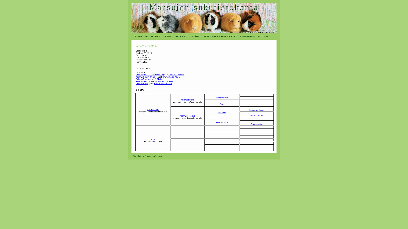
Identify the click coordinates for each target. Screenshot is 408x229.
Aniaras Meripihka (144, 81)
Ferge (222, 104)
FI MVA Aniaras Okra (163, 84)
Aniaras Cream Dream (145, 77)
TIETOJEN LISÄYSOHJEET (176, 36)
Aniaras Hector (187, 100)
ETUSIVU (138, 36)
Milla (153, 139)
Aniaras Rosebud (187, 116)
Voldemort (222, 113)
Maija (159, 79)
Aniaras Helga (142, 84)
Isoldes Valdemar (256, 110)
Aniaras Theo (153, 109)
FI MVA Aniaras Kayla (170, 77)
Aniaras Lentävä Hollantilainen (149, 75)
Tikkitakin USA (222, 98)
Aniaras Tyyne (222, 122)
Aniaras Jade (256, 124)
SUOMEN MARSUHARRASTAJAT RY (220, 36)
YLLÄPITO (195, 36)
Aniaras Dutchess (176, 75)
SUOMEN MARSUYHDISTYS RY (253, 36)
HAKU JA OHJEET (153, 36)
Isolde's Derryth (256, 115)
